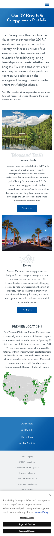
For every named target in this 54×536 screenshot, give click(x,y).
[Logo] (22, 3)
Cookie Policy (41, 512)
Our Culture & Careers (27, 478)
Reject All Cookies (27, 524)
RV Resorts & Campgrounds (27, 467)
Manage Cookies (27, 517)
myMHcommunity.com (27, 484)
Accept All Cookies (27, 531)
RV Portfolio (27, 437)
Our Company (27, 456)
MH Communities (27, 462)
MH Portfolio (27, 430)
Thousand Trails (27, 489)
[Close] (50, 495)
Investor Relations (27, 473)
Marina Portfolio (27, 443)
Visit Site (27, 208)
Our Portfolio (27, 424)
